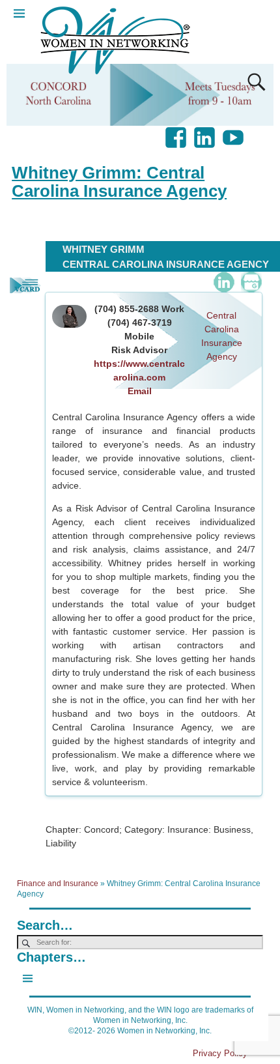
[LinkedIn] (224, 282)
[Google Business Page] (251, 282)
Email (140, 391)
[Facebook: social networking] (177, 131)
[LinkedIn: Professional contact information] (206, 131)
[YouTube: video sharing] (234, 131)
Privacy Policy (220, 1053)
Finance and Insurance (57, 883)
